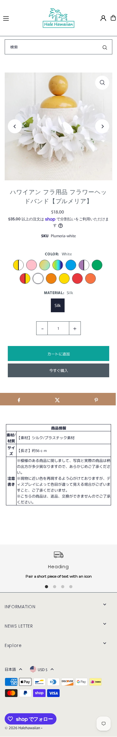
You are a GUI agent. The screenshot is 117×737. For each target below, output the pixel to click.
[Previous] (15, 126)
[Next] (102, 126)
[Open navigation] (19, 17)
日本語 (10, 669)
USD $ (42, 669)
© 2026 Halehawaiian (22, 727)
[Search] (104, 46)
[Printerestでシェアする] (96, 399)
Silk (58, 305)
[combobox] (58, 46)
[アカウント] (103, 18)
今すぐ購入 (58, 370)
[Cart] (113, 18)
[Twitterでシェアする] (57, 399)
